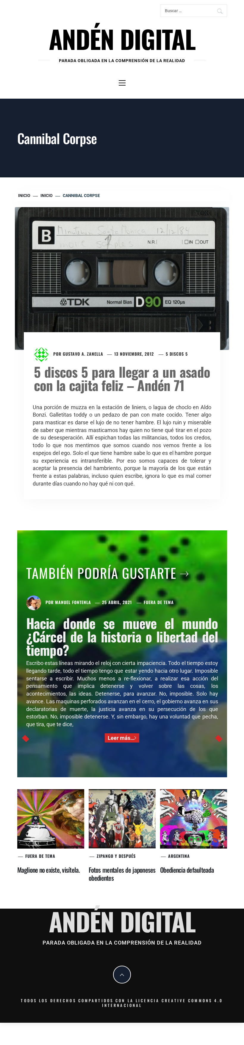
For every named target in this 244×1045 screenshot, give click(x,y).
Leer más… (121, 738)
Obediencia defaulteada (187, 869)
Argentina (179, 856)
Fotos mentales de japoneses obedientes (122, 873)
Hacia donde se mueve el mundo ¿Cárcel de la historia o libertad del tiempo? (122, 636)
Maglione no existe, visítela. (48, 869)
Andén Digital (122, 38)
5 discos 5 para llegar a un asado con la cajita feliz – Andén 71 (122, 378)
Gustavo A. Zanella (83, 354)
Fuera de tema (159, 602)
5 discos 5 (177, 354)
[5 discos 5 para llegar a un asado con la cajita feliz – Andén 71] (122, 278)
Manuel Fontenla (73, 602)
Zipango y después (116, 856)
